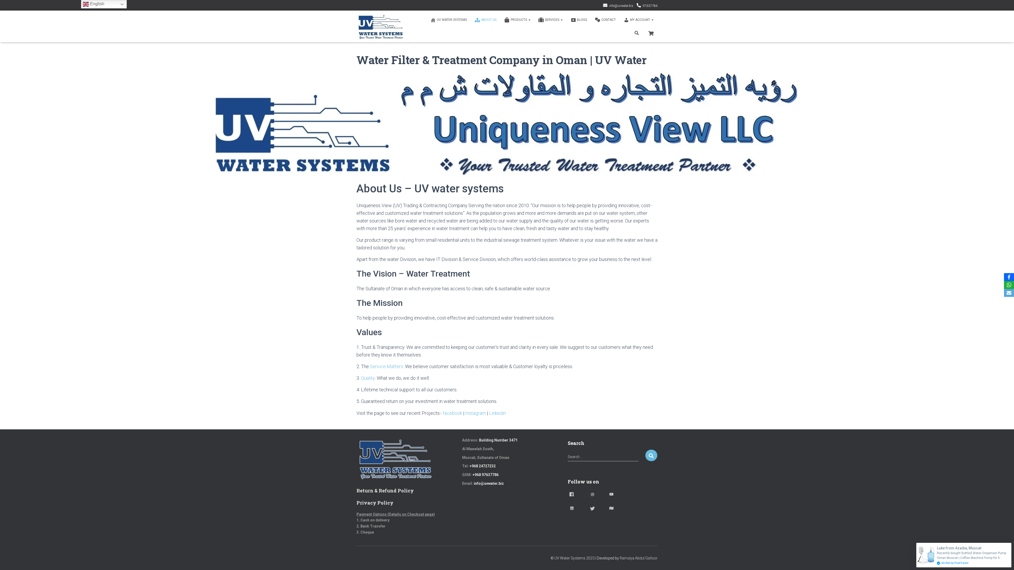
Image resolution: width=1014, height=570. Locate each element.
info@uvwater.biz (621, 6)
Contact (608, 20)
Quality (368, 378)
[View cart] (651, 32)
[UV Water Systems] (381, 26)
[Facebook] (1009, 277)
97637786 (650, 6)
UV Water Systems (452, 20)
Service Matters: (387, 366)
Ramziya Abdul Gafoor (639, 558)
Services (552, 20)
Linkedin (497, 413)
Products (519, 20)
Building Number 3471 (498, 440)
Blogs (582, 20)
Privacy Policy (374, 503)
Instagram (475, 413)
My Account (640, 20)
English (96, 4)
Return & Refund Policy (385, 490)
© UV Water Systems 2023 (573, 558)
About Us (488, 20)
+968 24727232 (483, 466)
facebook (452, 413)
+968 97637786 (485, 475)
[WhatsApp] (1009, 285)
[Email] (1009, 293)
